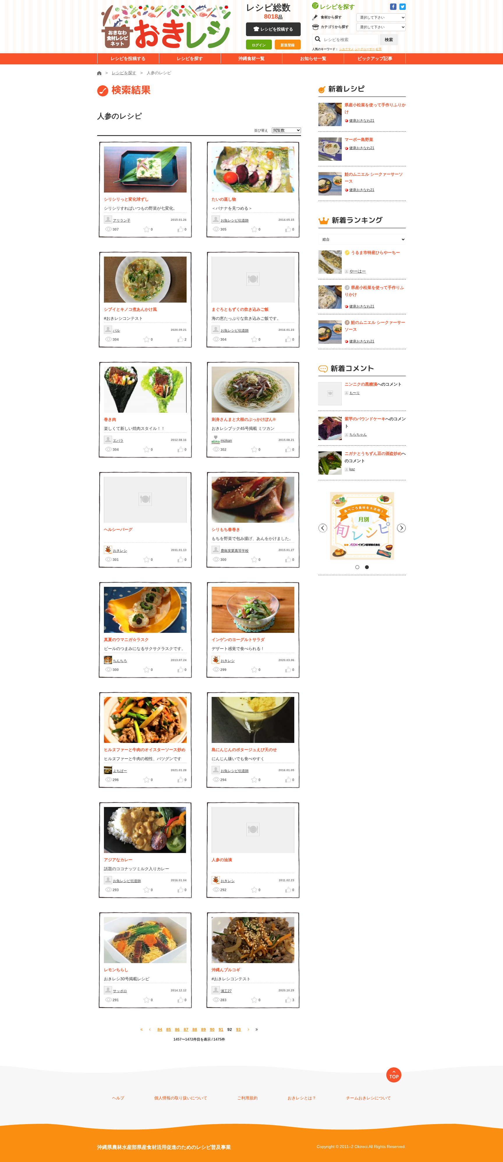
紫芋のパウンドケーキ (365, 418)
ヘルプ (118, 1098)
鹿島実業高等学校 (235, 551)
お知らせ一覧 (313, 58)
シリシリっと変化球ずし (126, 199)
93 (238, 1029)
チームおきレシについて (368, 1098)
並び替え (261, 130)
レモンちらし (116, 969)
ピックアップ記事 (374, 58)
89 (203, 1029)
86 (177, 1029)
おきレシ (120, 551)
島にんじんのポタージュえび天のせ (244, 749)
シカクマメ (346, 49)
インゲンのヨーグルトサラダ (238, 639)
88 (194, 1029)
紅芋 (379, 49)
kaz (352, 469)
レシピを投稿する (277, 29)
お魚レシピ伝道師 (235, 220)
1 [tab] (357, 567)
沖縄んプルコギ (226, 969)
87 (186, 1029)
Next (401, 528)
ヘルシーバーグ (118, 529)
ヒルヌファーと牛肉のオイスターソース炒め (144, 749)
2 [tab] (367, 567)
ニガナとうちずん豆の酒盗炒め (373, 453)
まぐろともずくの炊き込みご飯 (240, 309)
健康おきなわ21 (361, 121)
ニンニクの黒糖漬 (361, 384)
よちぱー (120, 771)
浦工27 (226, 991)
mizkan (226, 441)
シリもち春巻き (226, 529)
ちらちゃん (358, 434)
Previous (322, 528)
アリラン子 (121, 220)
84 (159, 1029)
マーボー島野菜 (359, 139)
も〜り (354, 393)
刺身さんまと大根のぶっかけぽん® (244, 419)
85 (168, 1029)
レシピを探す (190, 58)
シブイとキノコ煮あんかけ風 (130, 309)
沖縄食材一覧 (251, 58)
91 (221, 1029)
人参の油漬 (222, 859)
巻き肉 (110, 419)
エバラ (118, 441)
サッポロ (120, 991)
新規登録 (288, 45)
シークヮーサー (365, 49)
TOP (394, 1076)
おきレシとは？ (302, 1098)
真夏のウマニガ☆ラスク (126, 639)
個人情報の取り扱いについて (180, 1098)
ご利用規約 (247, 1098)
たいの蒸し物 (224, 199)
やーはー (358, 271)
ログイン (259, 45)
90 (212, 1029)
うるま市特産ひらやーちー (375, 252)
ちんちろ (120, 661)
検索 (389, 39)
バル (116, 331)
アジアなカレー (118, 859)
